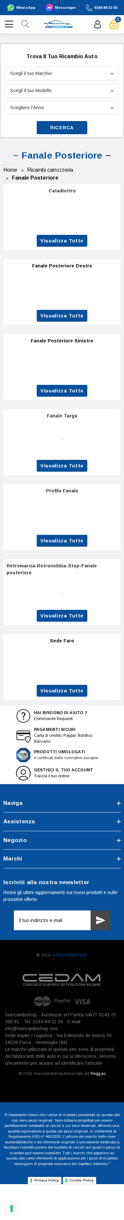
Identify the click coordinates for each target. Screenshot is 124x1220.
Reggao (98, 1073)
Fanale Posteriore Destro (62, 265)
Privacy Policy (46, 1180)
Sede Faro (62, 640)
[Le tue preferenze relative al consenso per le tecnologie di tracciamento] (11, 1208)
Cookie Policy (81, 1180)
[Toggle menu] (10, 23)
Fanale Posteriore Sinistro (62, 340)
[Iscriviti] (100, 920)
